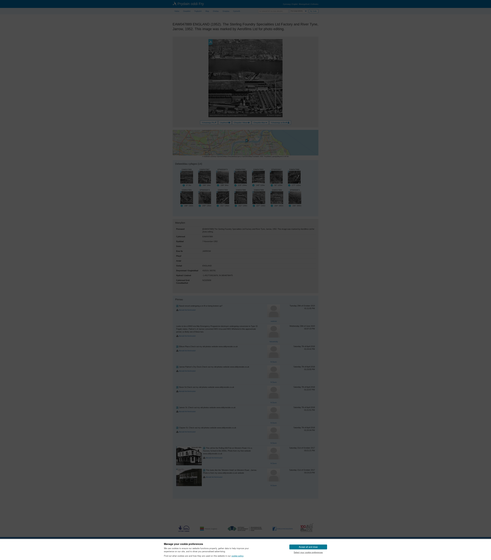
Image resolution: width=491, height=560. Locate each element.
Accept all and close (308, 546)
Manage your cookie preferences (183, 544)
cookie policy (237, 555)
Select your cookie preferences (308, 552)
